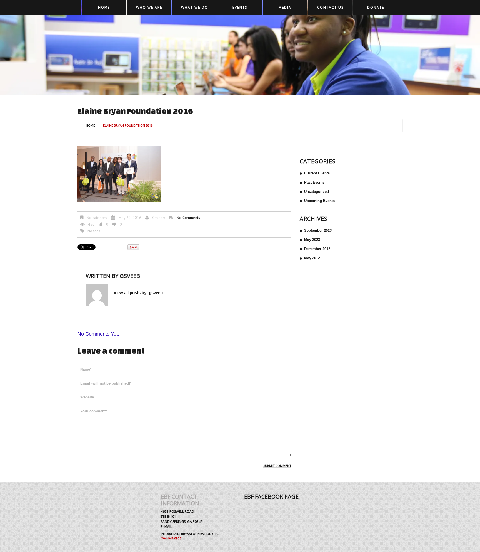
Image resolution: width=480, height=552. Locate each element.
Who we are (149, 7)
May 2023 (312, 240)
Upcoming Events (319, 201)
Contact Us (330, 7)
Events (239, 7)
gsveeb (158, 217)
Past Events (314, 182)
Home (104, 7)
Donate (375, 7)
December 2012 (317, 249)
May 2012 (312, 258)
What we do (194, 7)
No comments (188, 217)
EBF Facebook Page (271, 496)
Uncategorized (316, 191)
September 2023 (318, 230)
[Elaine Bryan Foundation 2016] (119, 173)
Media (285, 7)
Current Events (317, 173)
